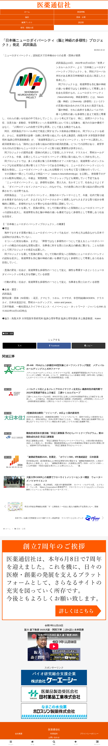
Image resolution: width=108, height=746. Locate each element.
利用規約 (54, 734)
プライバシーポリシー (89, 734)
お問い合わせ (54, 737)
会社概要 (18, 734)
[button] (88, 346)
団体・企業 (9, 333)
